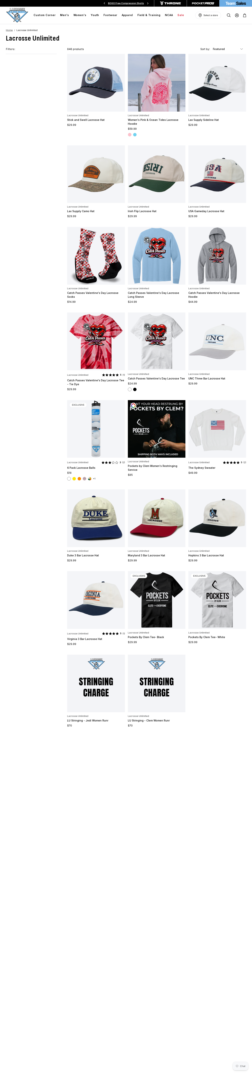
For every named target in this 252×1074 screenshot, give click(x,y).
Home (9, 30)
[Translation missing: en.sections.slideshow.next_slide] (148, 3)
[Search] (229, 15)
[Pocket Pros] (203, 3)
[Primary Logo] (17, 15)
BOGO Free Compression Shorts (126, 3)
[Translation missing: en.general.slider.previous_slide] (104, 3)
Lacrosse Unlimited (77, 115)
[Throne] (170, 3)
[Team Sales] (236, 3)
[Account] (237, 15)
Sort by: (205, 49)
